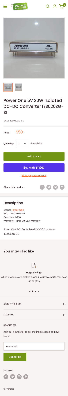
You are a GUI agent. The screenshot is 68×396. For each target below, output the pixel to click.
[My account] (54, 6)
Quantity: (8, 143)
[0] (61, 6)
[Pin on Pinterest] (48, 187)
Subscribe (15, 356)
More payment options (34, 175)
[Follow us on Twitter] (12, 376)
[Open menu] (5, 6)
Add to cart (34, 156)
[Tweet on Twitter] (55, 187)
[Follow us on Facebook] (5, 376)
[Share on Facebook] (42, 187)
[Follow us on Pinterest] (25, 376)
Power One (18, 209)
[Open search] (48, 6)
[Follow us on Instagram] (19, 376)
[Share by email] (62, 187)
